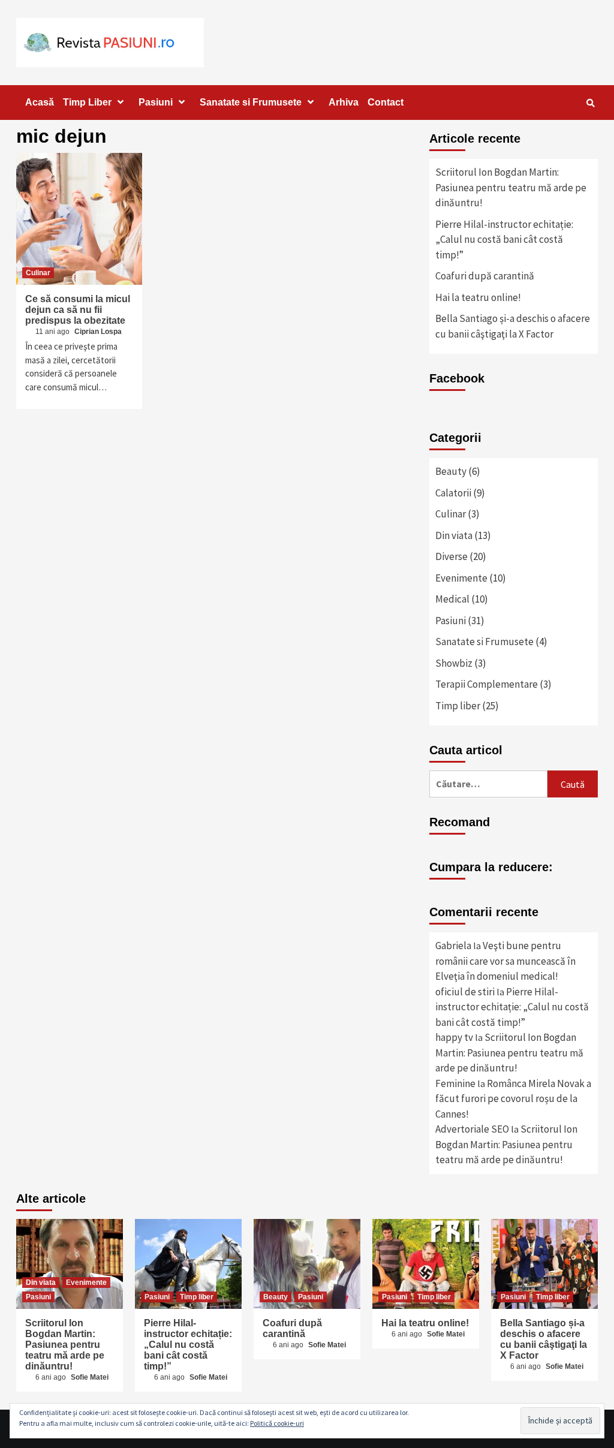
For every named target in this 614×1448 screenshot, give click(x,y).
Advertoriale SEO (472, 1129)
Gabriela (453, 945)
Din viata (453, 535)
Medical (452, 599)
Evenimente (461, 578)
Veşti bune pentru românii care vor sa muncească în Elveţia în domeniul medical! (505, 961)
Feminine (455, 1083)
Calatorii (453, 492)
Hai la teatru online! (478, 297)
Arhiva (344, 102)
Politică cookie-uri (277, 1423)
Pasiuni (156, 102)
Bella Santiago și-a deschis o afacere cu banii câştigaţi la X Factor (512, 326)
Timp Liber (87, 102)
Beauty (450, 471)
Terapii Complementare (486, 684)
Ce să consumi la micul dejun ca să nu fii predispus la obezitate (77, 310)
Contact (386, 102)
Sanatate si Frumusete (251, 102)
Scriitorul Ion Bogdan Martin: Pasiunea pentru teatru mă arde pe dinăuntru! (510, 187)
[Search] (590, 103)
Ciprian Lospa (98, 331)
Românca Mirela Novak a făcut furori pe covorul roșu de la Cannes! (513, 1099)
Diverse (451, 556)
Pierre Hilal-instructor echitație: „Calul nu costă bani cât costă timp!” (504, 239)
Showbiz (453, 663)
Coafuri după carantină (484, 275)
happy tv (454, 1037)
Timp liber (457, 705)
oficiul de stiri (465, 991)
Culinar (38, 273)
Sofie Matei (90, 1377)
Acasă (39, 102)
